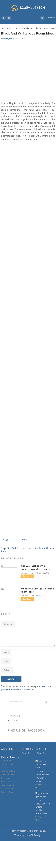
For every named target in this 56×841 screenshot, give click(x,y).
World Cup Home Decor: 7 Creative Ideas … (42, 776)
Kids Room (39, 548)
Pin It (24, 539)
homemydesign (8, 38)
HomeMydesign (18, 830)
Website (7, 670)
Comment (8, 624)
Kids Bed (11, 548)
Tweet (4, 540)
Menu (50, 18)
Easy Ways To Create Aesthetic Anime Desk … (42, 808)
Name (6, 652)
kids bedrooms (24, 548)
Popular (15, 716)
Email (6, 661)
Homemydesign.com (10, 757)
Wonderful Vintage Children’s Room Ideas (37, 590)
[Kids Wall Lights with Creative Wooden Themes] (9, 573)
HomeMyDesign (33, 835)
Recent (14, 720)
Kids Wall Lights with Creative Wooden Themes (35, 567)
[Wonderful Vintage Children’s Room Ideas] (9, 597)
